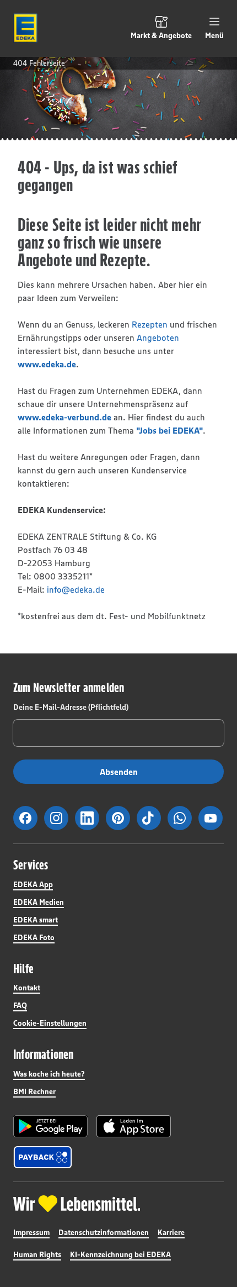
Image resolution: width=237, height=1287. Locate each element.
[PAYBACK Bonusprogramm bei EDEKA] (42, 1157)
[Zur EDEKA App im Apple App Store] (133, 1126)
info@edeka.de (76, 589)
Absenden (119, 771)
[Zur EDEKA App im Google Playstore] (50, 1126)
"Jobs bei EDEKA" (169, 430)
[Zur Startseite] (25, 28)
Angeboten (158, 337)
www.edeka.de (47, 364)
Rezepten (150, 324)
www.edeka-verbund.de (64, 417)
